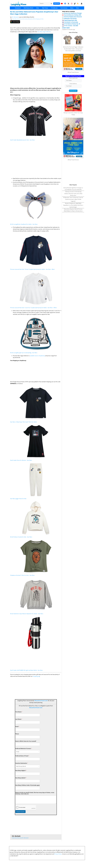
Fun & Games (64, 8)
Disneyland (18, 8)
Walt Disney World (28, 8)
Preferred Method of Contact (23, 748)
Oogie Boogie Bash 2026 (70, 20)
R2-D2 (34, 19)
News (71, 8)
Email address (73, 83)
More (77, 8)
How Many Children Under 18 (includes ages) (27, 785)
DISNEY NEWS (66, 28)
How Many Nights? (21, 770)
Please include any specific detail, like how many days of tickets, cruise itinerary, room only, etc (34, 793)
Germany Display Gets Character (73, 16)
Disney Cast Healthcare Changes (73, 13)
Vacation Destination (21, 763)
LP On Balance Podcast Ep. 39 (72, 24)
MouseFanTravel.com (41, 700)
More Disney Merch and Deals (73, 50)
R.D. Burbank (15, 17)
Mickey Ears (30, 19)
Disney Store (19, 19)
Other (37, 8)
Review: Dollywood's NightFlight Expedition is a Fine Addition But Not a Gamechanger (73, 205)
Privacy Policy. (58, 854)
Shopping (37, 19)
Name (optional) (73, 78)
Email (17, 726)
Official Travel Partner (73, 72)
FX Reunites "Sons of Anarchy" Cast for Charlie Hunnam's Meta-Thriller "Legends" (73, 199)
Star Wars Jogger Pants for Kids (18, 498)
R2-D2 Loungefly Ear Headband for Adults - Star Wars (24, 224)
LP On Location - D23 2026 (71, 25)
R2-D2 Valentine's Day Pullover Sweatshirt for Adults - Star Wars (26, 613)
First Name (18, 712)
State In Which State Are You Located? (25, 741)
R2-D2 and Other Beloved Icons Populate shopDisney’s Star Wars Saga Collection (34, 13)
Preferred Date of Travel (22, 756)
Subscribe (56, 3)
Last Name (18, 719)
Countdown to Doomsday (71, 22)
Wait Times (45, 8)
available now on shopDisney (37, 355)
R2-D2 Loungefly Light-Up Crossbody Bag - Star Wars (23, 352)
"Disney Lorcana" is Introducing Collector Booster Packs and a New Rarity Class (73, 193)
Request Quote (20, 811)
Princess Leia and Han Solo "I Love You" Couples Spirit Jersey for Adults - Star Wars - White (33, 307)
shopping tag (36, 676)
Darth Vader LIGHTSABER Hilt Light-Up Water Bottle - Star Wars (26, 670)
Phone (17, 734)
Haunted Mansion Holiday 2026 (72, 15)
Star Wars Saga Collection (44, 31)
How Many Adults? (20, 778)
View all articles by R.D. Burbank (20, 838)
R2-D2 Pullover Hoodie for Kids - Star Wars (21, 537)
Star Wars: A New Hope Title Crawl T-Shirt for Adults (23, 422)
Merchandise (25, 19)
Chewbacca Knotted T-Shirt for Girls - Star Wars (22, 575)
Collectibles (14, 19)
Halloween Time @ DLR (70, 18)
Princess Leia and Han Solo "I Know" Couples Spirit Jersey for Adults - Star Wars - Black (32, 269)
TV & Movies (54, 8)
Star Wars (42, 19)
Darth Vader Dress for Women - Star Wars (21, 460)
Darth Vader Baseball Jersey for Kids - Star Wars (22, 140)
